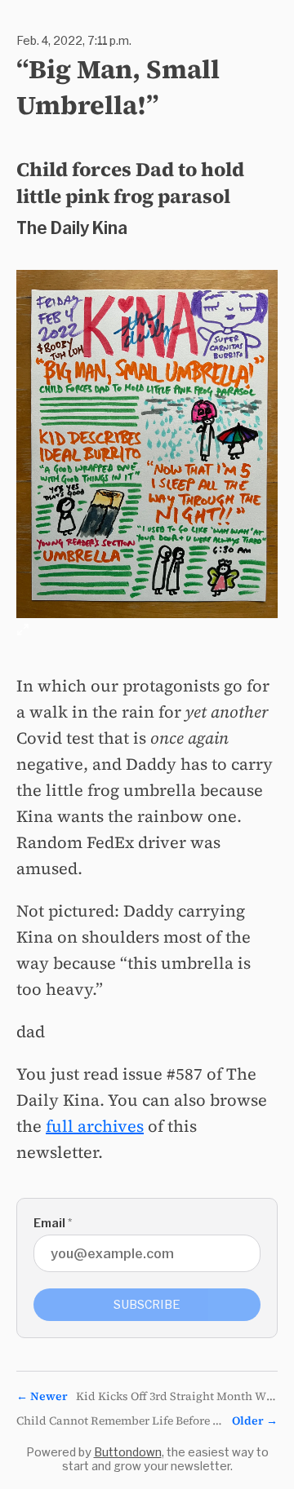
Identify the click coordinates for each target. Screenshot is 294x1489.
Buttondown (128, 1452)
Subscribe (147, 1304)
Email (52, 1223)
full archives (95, 1126)
